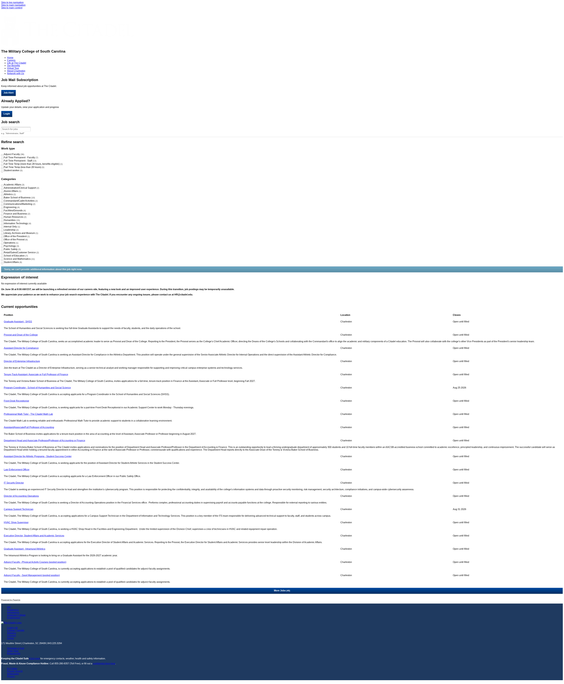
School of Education (15, 255)
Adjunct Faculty (14, 154)
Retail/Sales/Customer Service (21, 252)
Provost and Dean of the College (21, 335)
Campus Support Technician (18, 509)
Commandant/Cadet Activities (20, 201)
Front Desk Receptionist (16, 401)
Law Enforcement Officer (16, 469)
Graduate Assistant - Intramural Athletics (24, 549)
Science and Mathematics (19, 259)
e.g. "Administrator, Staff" (12, 133)
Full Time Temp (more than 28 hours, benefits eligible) (33, 164)
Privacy (11, 676)
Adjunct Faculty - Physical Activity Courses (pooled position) (35, 562)
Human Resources (15, 217)
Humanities (11, 220)
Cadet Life (12, 627)
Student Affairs (12, 262)
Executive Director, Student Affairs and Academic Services (34, 535)
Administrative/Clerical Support (21, 188)
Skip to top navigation (12, 2)
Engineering (11, 207)
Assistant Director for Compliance (21, 348)
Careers (11, 60)
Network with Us (15, 73)
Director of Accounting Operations (21, 496)
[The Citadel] (67, 45)
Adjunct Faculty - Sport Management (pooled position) (32, 575)
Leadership (11, 230)
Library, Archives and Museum (20, 233)
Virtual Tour (13, 68)
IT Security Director (14, 483)
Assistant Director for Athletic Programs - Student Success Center (38, 456)
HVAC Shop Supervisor (16, 522)
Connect (11, 635)
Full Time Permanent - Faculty (20, 157)
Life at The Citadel (16, 63)
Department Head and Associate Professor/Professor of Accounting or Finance (44, 440)
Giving (10, 638)
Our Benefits (13, 65)
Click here (34, 658)
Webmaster (13, 674)
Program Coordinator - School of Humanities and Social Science (37, 387)
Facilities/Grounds (14, 210)
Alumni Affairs (12, 191)
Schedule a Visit (15, 648)
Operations (11, 243)
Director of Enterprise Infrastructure (22, 361)
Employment (13, 617)
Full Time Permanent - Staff (20, 160)
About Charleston (16, 71)
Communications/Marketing (19, 204)
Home (10, 57)
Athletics (9, 194)
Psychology (11, 246)
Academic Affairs (14, 184)
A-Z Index (12, 668)
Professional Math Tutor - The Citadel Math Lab (28, 414)
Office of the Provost (15, 239)
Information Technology (17, 223)
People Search (15, 671)
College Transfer (15, 630)
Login (7, 113)
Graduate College (16, 615)
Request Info (13, 653)
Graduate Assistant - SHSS (18, 321)
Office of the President (16, 236)
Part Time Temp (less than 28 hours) (24, 167)
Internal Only (11, 226)
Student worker (13, 170)
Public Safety (12, 249)
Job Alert (9, 92)
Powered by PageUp (10, 600)
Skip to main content (11, 7)
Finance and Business (17, 213)
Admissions (13, 612)
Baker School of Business (19, 197)
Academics (13, 610)
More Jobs (281, 590)
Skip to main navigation (13, 5)
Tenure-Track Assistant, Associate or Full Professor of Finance (36, 374)
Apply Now (13, 651)
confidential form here (104, 663)
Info (9, 607)
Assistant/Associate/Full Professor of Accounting (29, 427)
